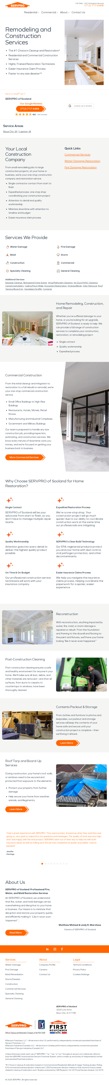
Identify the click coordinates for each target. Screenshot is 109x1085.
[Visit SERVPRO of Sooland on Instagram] (55, 949)
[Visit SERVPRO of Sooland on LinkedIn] (47, 949)
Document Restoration (55, 286)
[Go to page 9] (66, 863)
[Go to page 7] (60, 863)
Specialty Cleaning (14, 993)
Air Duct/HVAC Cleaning (86, 282)
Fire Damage (11, 969)
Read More (16, 932)
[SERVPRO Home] (17, 4)
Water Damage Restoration (82, 161)
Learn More (66, 742)
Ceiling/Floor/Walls (34, 286)
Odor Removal (90, 286)
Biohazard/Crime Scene (35, 282)
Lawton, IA (25, 131)
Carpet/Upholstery (14, 286)
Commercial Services (77, 154)
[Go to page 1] (42, 863)
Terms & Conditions (82, 964)
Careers (43, 969)
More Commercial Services (24, 457)
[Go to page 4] (51, 863)
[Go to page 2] (45, 863)
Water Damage (13, 964)
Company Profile (47, 964)
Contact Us (78, 12)
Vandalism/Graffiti (33, 289)
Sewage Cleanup (13, 282)
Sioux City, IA (10, 131)
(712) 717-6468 (94, 5)
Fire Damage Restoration (81, 167)
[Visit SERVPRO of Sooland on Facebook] (62, 949)
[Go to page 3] (48, 863)
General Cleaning (13, 998)
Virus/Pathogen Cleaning (60, 282)
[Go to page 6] (57, 863)
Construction (11, 984)
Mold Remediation (14, 974)
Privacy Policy (79, 969)
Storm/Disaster (12, 979)
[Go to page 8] (63, 863)
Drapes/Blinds (75, 286)
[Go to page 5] (54, 863)
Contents (47, 289)
